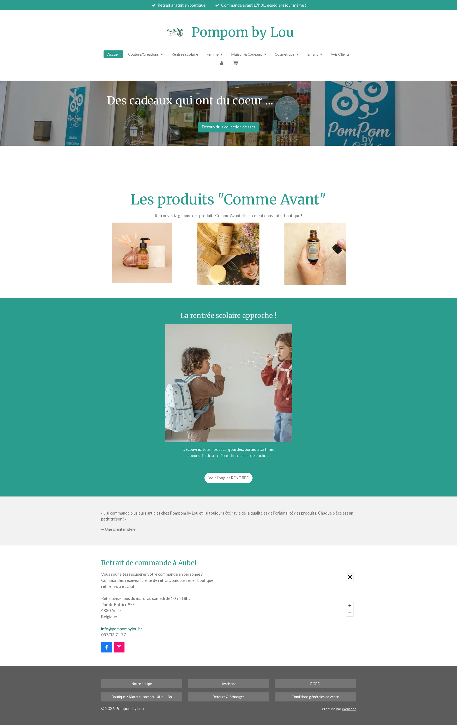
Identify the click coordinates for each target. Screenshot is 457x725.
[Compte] (221, 63)
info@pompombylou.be (122, 628)
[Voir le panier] (235, 63)
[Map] (293, 595)
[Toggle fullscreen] (349, 577)
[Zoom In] (349, 605)
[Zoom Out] (349, 612)
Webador (349, 709)
